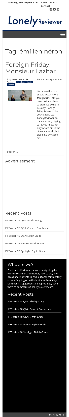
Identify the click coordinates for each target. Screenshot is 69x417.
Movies (29, 82)
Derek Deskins (18, 79)
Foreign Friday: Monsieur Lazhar (30, 68)
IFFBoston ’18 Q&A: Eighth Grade (23, 235)
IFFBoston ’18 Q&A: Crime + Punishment (27, 228)
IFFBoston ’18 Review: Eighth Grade (24, 243)
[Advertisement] (26, 186)
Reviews (11, 85)
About (53, 2)
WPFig (61, 414)
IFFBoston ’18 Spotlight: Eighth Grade (25, 251)
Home (44, 2)
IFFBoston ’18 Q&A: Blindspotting (23, 220)
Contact (45, 5)
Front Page (21, 82)
